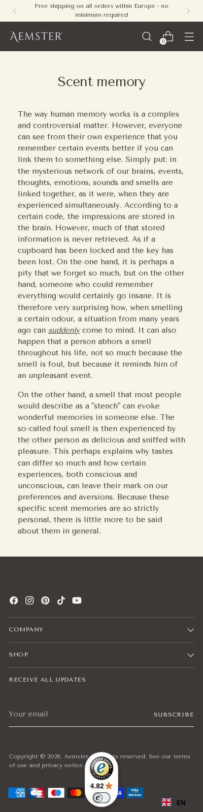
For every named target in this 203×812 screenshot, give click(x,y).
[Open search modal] (146, 37)
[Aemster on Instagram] (30, 602)
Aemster (76, 756)
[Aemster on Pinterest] (46, 602)
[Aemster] (36, 36)
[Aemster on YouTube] (78, 602)
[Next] (188, 11)
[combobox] (173, 802)
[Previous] (15, 11)
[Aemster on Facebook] (15, 602)
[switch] (101, 797)
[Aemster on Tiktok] (62, 602)
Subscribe (174, 714)
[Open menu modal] (189, 37)
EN (181, 802)
